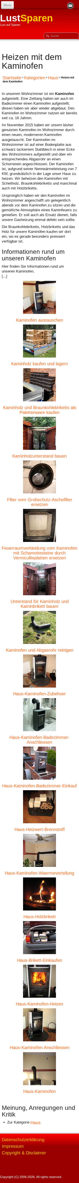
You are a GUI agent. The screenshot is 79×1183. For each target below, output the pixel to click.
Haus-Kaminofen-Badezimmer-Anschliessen (39, 739)
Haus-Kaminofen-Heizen (39, 1003)
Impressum (13, 1146)
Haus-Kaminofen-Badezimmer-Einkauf (39, 785)
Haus (53, 77)
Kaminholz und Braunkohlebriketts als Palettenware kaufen (39, 410)
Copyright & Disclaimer (24, 1152)
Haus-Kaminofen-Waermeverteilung (39, 873)
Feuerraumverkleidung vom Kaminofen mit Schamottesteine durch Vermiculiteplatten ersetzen (39, 553)
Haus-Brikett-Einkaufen (39, 960)
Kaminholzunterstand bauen (39, 455)
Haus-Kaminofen (39, 1091)
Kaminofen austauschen (39, 320)
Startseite (12, 77)
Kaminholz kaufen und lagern (39, 363)
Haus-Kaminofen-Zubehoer (39, 693)
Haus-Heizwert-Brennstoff (39, 829)
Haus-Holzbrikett (39, 916)
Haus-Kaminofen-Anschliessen (39, 1047)
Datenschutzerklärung (23, 1139)
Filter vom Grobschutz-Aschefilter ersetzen (39, 502)
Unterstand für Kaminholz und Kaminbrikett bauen (40, 604)
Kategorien (34, 77)
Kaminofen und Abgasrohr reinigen (39, 649)
